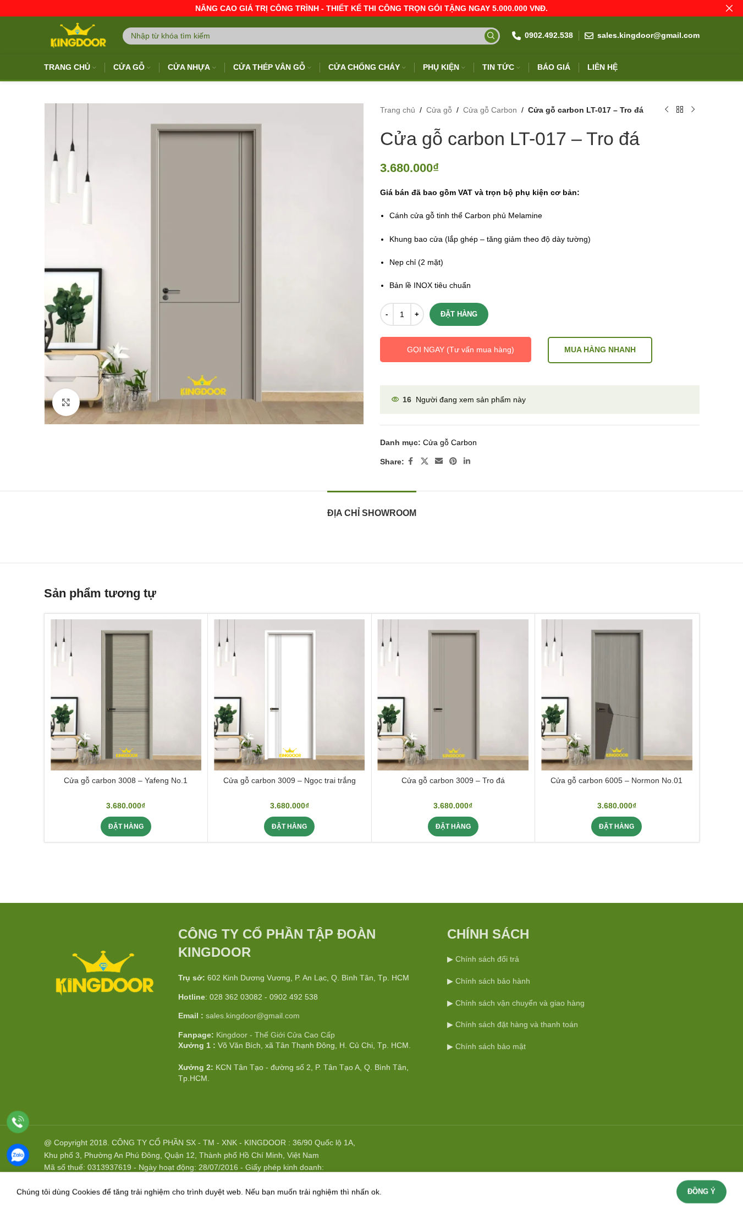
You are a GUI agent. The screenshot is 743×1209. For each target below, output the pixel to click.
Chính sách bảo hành (491, 981)
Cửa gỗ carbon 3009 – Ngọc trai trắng (289, 780)
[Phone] (17, 1122)
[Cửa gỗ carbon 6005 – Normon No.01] (616, 694)
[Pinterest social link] (453, 461)
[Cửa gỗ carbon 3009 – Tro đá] (453, 694)
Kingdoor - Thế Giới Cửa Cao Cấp (275, 1034)
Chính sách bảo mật (490, 1046)
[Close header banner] (729, 8)
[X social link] (424, 461)
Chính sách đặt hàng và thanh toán (516, 1024)
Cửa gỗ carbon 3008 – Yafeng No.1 (126, 780)
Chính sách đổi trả (486, 959)
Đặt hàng (459, 314)
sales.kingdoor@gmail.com (253, 1015)
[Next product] (693, 110)
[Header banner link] (371, 8)
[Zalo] (17, 1155)
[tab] (371, 507)
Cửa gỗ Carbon (490, 110)
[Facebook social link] (410, 461)
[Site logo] (77, 35)
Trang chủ (397, 110)
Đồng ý (701, 1189)
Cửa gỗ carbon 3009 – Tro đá (453, 780)
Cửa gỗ (439, 110)
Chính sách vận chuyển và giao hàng (520, 1003)
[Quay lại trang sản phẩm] (679, 110)
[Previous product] (666, 110)
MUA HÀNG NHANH (600, 349)
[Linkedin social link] (467, 461)
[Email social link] (439, 461)
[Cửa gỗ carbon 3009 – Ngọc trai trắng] (289, 694)
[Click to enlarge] (66, 402)
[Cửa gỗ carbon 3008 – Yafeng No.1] (126, 694)
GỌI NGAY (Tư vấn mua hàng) (460, 349)
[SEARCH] (491, 36)
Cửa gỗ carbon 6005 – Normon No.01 (617, 780)
